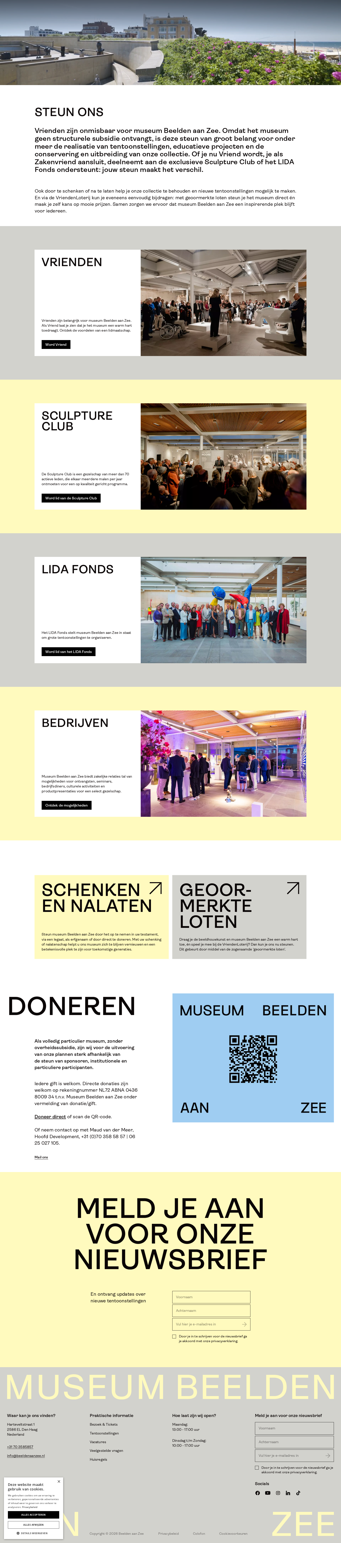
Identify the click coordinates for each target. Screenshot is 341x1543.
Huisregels (98, 1459)
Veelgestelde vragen (106, 1451)
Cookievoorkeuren (233, 1534)
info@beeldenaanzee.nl (26, 1456)
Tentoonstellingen (104, 1433)
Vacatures (98, 1442)
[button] (33, 1533)
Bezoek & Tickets (104, 1424)
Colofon (199, 1534)
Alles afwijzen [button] (33, 1524)
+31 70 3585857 (20, 1447)
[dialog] (33, 1508)
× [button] (58, 1481)
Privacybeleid (168, 1534)
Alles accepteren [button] (33, 1514)
